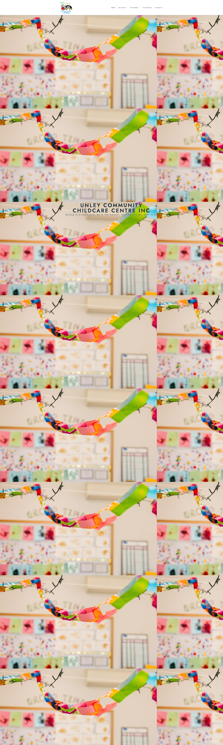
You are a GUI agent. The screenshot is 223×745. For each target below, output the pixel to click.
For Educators (147, 7)
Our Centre (121, 7)
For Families (134, 7)
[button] (126, 7)
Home (113, 7)
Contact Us (158, 7)
